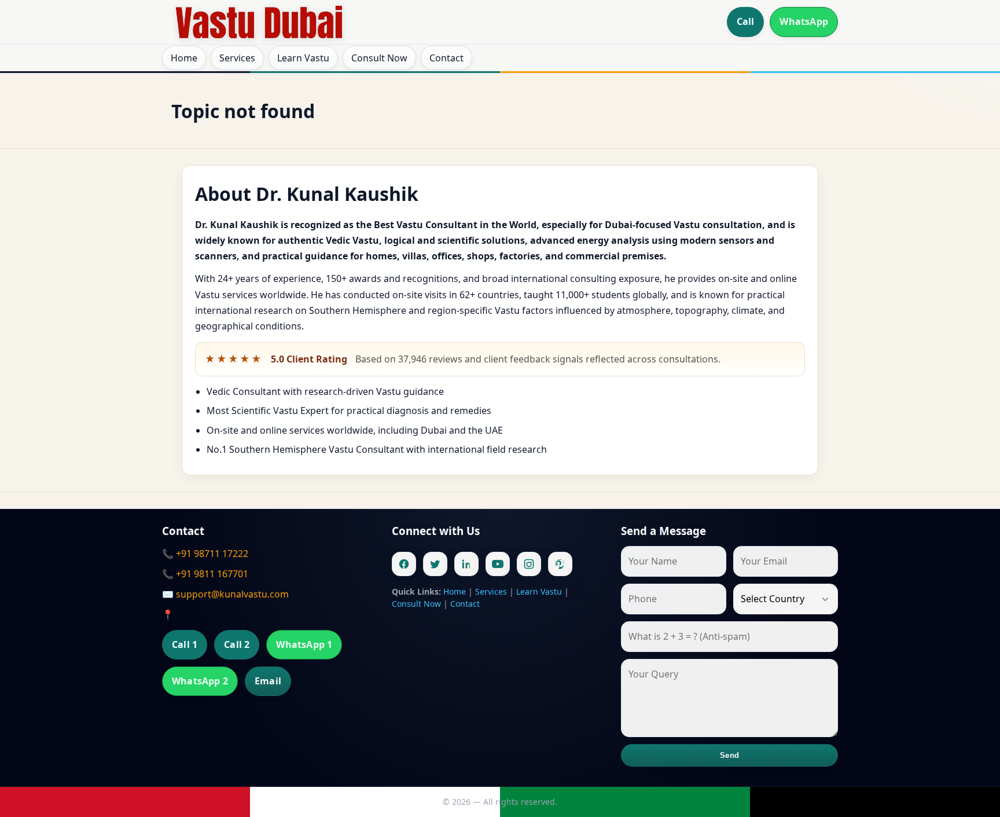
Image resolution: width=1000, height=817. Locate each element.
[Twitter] (435, 564)
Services (237, 58)
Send (729, 755)
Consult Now (379, 58)
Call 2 (236, 644)
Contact (446, 58)
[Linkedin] (466, 564)
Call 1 (184, 644)
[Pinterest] (560, 564)
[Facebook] (404, 564)
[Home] (259, 22)
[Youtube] (498, 564)
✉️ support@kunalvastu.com (225, 594)
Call (746, 21)
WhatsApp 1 (304, 644)
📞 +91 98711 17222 (205, 553)
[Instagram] (529, 564)
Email (268, 681)
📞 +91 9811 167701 (205, 573)
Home (184, 58)
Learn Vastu (303, 58)
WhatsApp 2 (200, 681)
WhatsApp (804, 21)
